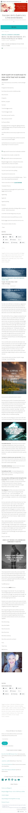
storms (3, 713)
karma (20, 256)
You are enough (15, 714)
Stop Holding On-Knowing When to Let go (11, 798)
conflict (6, 707)
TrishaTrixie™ (13, 40)
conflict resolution (13, 707)
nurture (13, 711)
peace (15, 258)
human (12, 256)
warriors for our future (7, 714)
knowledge (21, 709)
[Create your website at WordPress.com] (14, 1)
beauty (22, 704)
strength (7, 713)
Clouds (3, 707)
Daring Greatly (5, 256)
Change (7, 706)
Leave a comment (5, 261)
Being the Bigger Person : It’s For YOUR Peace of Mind (14, 38)
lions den (4, 711)
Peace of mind (20, 258)
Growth (17, 709)
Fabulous (4, 34)
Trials (18, 713)
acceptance (7, 704)
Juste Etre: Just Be (6, 761)
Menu (14, 27)
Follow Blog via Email (14, 731)
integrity (16, 256)
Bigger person (8, 255)
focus (14, 709)
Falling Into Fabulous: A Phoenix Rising (14, 16)
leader (6, 258)
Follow (4, 743)
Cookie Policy (24, 807)
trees (15, 713)
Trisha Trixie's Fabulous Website (8, 769)
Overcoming (16, 34)
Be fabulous (17, 704)
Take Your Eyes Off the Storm (9, 283)
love (7, 711)
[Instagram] (9, 780)
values (9, 260)
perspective (18, 711)
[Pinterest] (12, 780)
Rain (22, 711)
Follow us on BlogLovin (7, 788)
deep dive (19, 707)
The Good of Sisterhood (7, 764)
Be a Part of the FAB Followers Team (9, 754)
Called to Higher (5, 795)
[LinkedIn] (15, 780)
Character (12, 706)
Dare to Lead (20, 255)
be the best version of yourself (11, 253)
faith (11, 709)
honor (9, 256)
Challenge (4, 706)
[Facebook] (3, 780)
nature (9, 711)
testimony (12, 713)
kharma (3, 258)
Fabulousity (10, 278)
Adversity (12, 704)
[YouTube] (19, 780)
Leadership (10, 34)
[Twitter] (6, 780)
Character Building (19, 706)
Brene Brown (14, 255)
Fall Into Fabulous (19, 278)
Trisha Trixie (4, 260)
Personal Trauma (5, 802)
